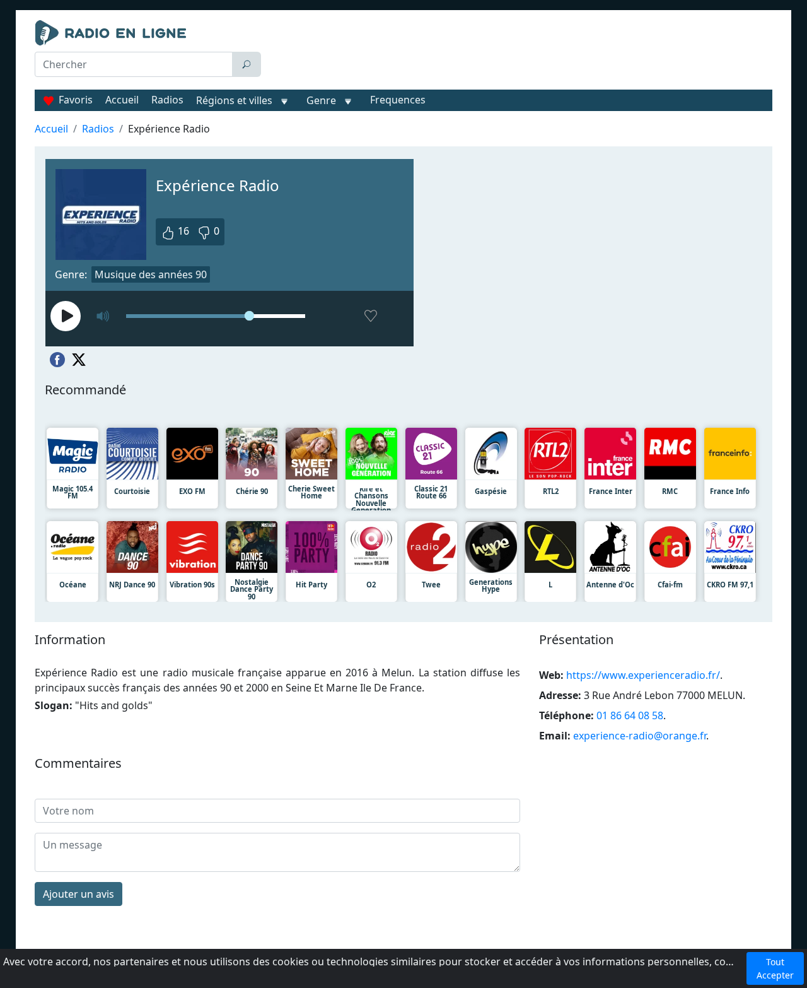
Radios (167, 100)
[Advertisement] (519, 51)
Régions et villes (234, 100)
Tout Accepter (775, 968)
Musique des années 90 (151, 274)
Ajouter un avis (78, 894)
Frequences (398, 100)
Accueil (122, 100)
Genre (321, 100)
